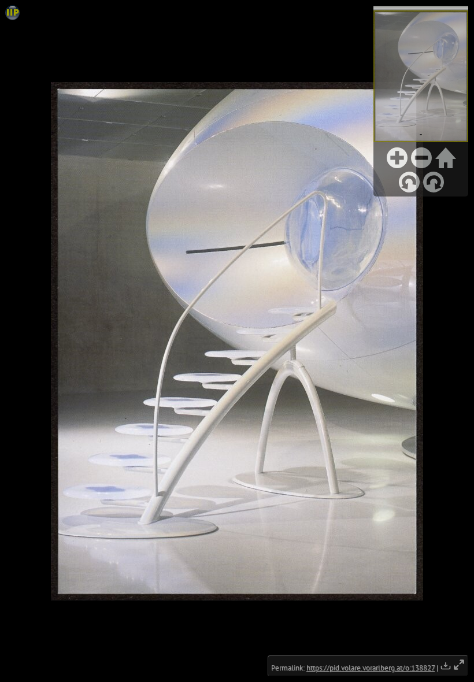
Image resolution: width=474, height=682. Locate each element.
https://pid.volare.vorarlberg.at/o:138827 (370, 668)
